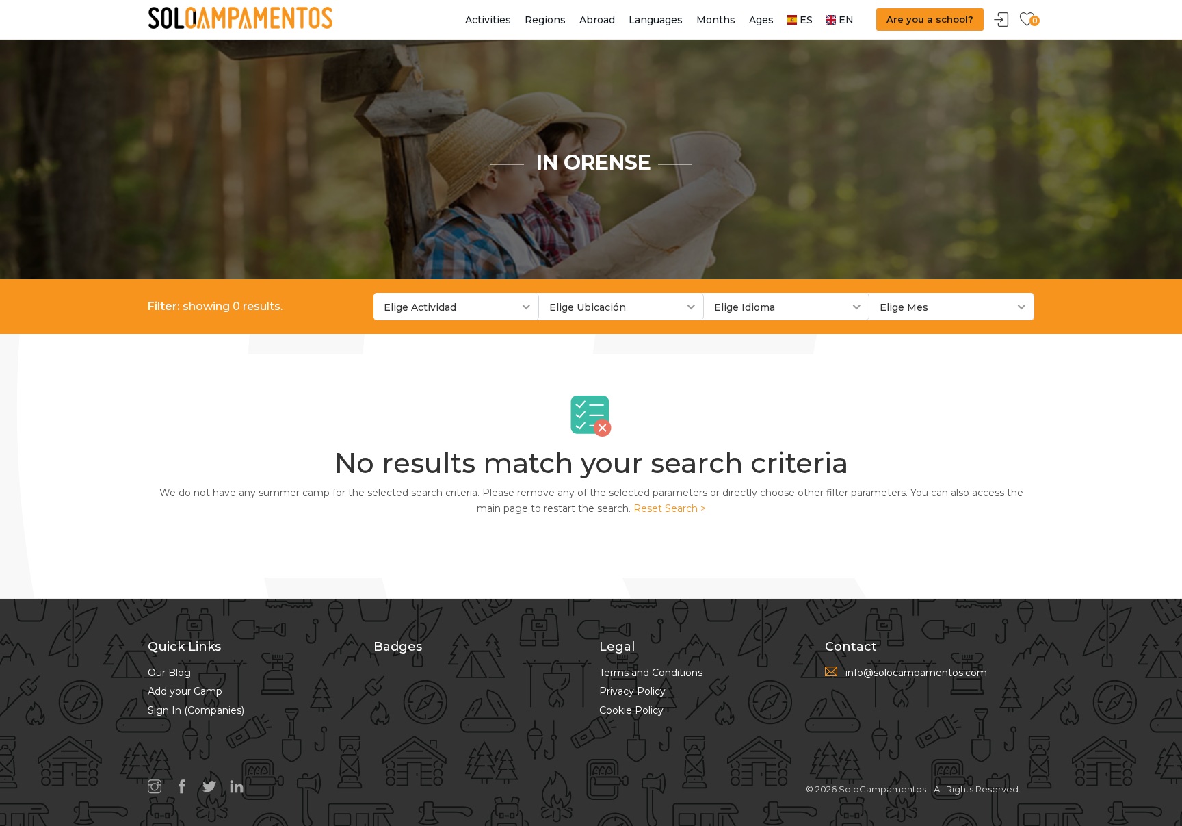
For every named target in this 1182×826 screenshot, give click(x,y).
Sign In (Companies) (196, 710)
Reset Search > (669, 508)
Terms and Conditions (650, 673)
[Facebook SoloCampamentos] (185, 788)
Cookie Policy (631, 710)
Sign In (1001, 20)
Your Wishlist (1026, 20)
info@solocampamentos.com (916, 673)
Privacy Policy (632, 691)
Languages (656, 20)
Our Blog (169, 673)
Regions (545, 20)
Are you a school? (929, 19)
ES (805, 20)
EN (845, 20)
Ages (761, 20)
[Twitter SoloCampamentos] (212, 788)
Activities (488, 20)
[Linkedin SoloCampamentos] (240, 788)
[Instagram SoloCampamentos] (158, 788)
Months (715, 20)
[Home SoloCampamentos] (240, 17)
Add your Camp (185, 691)
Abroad (597, 20)
